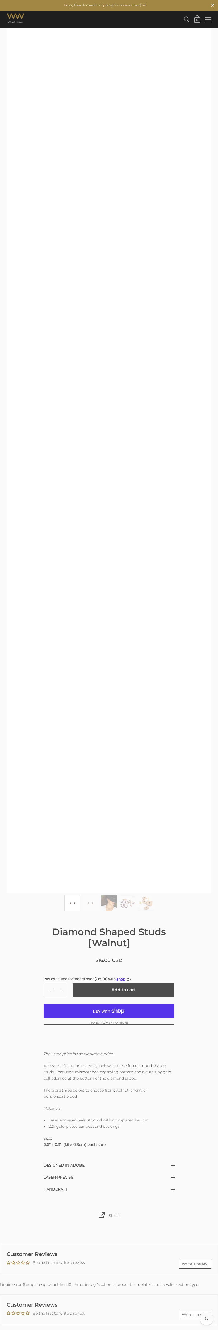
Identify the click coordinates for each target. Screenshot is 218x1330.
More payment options (109, 1023)
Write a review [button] (195, 1264)
